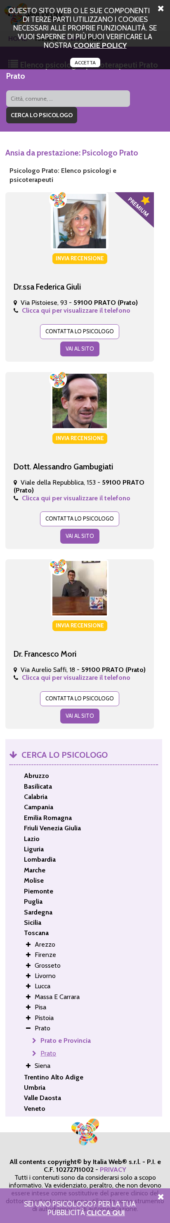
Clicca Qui (106, 1212)
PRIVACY (113, 1170)
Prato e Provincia (65, 1040)
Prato (48, 1053)
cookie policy (100, 45)
